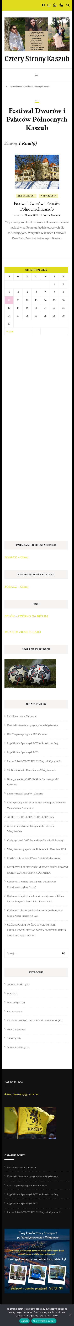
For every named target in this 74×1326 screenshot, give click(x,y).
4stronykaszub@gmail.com (21, 1094)
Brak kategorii (14, 1002)
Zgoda (24, 1320)
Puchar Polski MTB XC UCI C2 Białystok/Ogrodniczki (34, 761)
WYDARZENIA (48, 196)
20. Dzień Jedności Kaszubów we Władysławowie (31, 770)
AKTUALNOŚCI (26, 196)
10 (9, 300)
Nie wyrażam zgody (44, 1320)
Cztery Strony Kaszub (37, 57)
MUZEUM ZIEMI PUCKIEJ (22, 632)
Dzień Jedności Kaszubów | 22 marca (25, 793)
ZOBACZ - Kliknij (16, 557)
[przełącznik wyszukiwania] (68, 5)
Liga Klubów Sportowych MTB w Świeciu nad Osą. (32, 743)
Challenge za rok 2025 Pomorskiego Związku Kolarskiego (35, 840)
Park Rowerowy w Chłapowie (21, 716)
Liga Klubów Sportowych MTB (22, 752)
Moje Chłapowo (15, 1029)
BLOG (10, 993)
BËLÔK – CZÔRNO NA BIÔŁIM (26, 616)
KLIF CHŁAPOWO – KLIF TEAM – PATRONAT (32, 1020)
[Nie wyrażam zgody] (69, 1315)
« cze (9, 331)
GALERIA (12, 1011)
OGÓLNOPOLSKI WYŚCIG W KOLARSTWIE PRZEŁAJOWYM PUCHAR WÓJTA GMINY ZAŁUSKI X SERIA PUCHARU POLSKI (36, 930)
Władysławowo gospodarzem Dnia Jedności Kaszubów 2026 (36, 849)
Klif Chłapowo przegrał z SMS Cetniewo (27, 734)
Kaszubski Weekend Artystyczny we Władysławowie (32, 725)
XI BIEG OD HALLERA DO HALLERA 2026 (30, 817)
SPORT (11, 1038)
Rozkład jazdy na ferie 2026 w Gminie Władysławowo (33, 858)
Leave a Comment (51, 215)
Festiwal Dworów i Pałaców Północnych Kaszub (37, 206)
